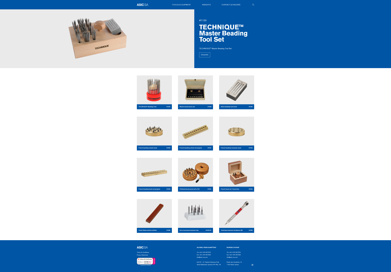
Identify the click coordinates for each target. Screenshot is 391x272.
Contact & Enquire (231, 5)
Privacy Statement (142, 255)
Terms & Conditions (143, 252)
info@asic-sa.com (202, 257)
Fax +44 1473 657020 (204, 255)
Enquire (204, 55)
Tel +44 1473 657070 (204, 252)
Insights (206, 5)
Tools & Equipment (181, 5)
